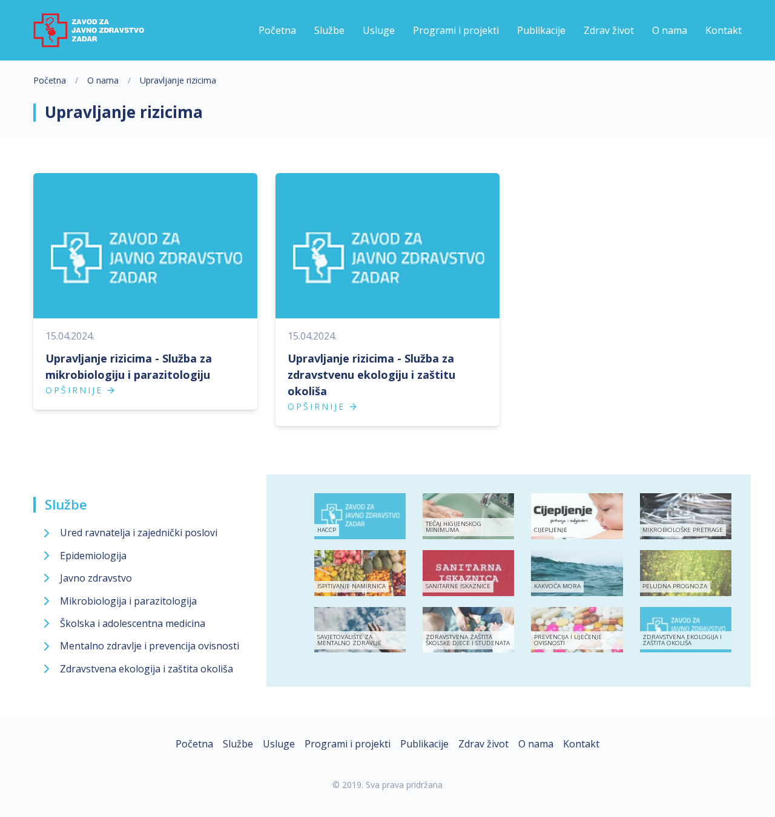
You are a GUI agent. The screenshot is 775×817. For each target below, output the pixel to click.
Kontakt (581, 743)
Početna (49, 80)
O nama (103, 80)
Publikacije (424, 743)
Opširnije (74, 390)
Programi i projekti (348, 743)
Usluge (279, 743)
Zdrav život (483, 743)
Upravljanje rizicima (178, 80)
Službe (66, 504)
